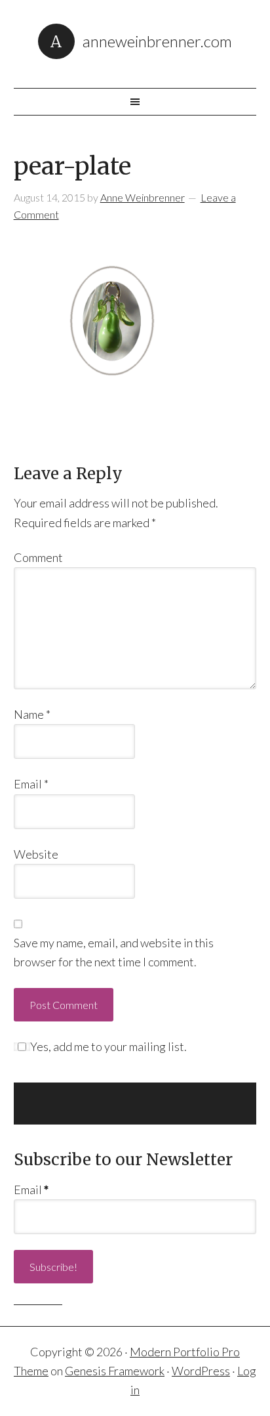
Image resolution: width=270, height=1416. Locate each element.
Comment (38, 557)
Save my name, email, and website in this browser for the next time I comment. (114, 952)
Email (31, 784)
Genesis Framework (114, 1370)
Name (32, 714)
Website (36, 854)
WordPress (201, 1370)
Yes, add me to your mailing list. (108, 1046)
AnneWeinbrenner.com (157, 41)
